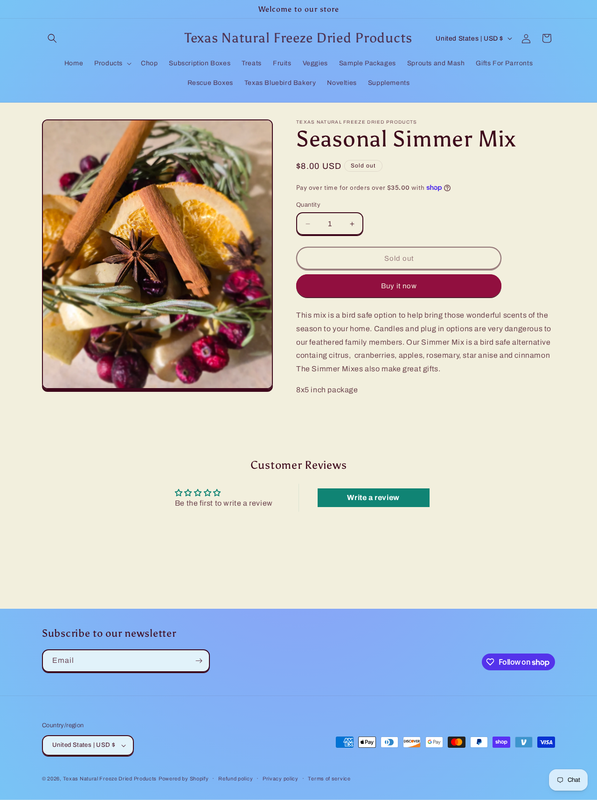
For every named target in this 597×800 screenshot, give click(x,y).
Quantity (308, 205)
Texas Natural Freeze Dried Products (110, 778)
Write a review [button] (373, 497)
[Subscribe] (198, 660)
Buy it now (399, 286)
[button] (52, 38)
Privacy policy (280, 778)
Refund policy (235, 778)
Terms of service (329, 778)
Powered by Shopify (184, 778)
